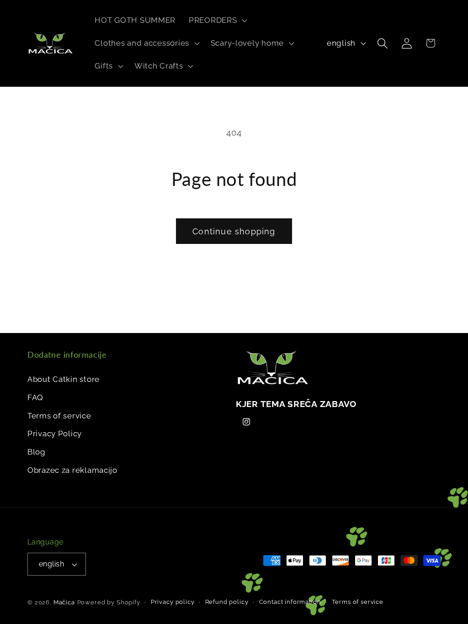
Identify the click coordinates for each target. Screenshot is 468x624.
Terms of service (59, 415)
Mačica (64, 602)
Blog (36, 451)
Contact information (290, 601)
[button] (217, 20)
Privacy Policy (54, 433)
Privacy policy (173, 601)
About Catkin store (63, 379)
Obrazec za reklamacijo (72, 470)
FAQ (35, 397)
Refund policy (227, 601)
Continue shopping (233, 231)
